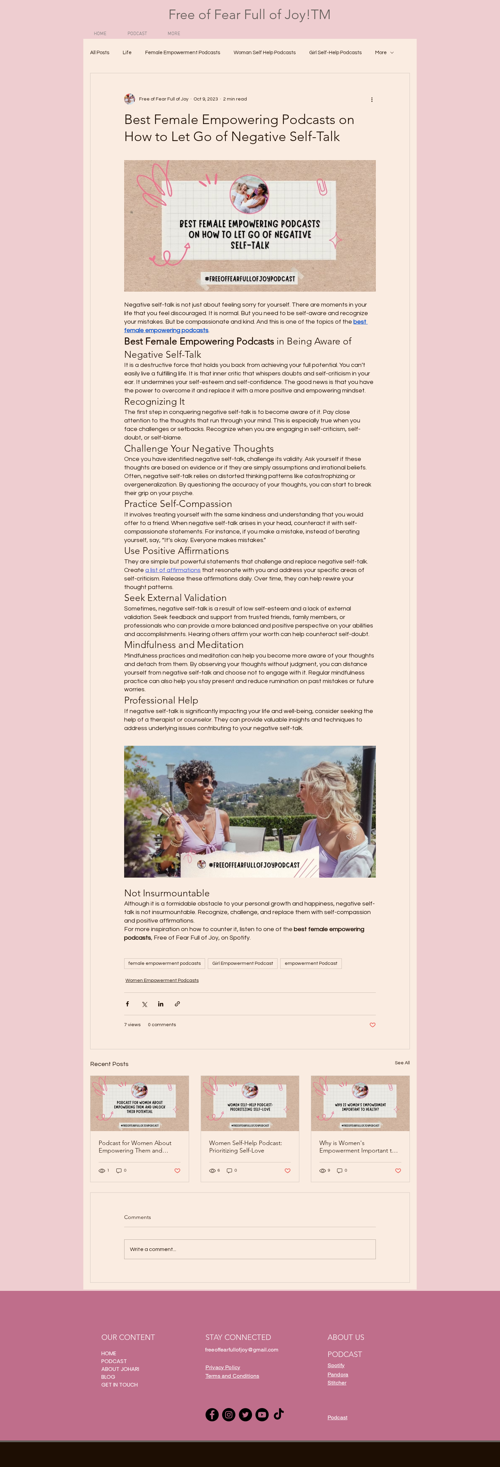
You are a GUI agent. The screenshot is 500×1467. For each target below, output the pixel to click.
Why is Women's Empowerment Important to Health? (357, 1146)
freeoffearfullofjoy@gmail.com (242, 1349)
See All (402, 1063)
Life (127, 52)
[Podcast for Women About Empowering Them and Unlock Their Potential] (139, 1103)
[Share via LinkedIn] (160, 1004)
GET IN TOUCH (119, 1385)
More (381, 52)
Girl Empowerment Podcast (242, 963)
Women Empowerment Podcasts (162, 980)
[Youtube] (262, 1414)
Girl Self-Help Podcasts (335, 52)
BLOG (108, 1377)
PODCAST (114, 1361)
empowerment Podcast (311, 963)
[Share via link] (177, 1004)
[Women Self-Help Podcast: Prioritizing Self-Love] (250, 1103)
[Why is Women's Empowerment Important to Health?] (360, 1103)
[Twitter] (245, 1414)
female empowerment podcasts (165, 963)
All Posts (99, 52)
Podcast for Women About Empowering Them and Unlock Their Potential (135, 1146)
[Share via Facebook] (127, 1004)
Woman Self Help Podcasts (265, 52)
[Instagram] (228, 1414)
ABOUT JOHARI (120, 1369)
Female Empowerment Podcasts (182, 52)
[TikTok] (278, 1414)
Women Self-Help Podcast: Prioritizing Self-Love (245, 1146)
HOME (108, 1353)
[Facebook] (212, 1414)
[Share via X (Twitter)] (144, 1004)
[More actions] (372, 99)
